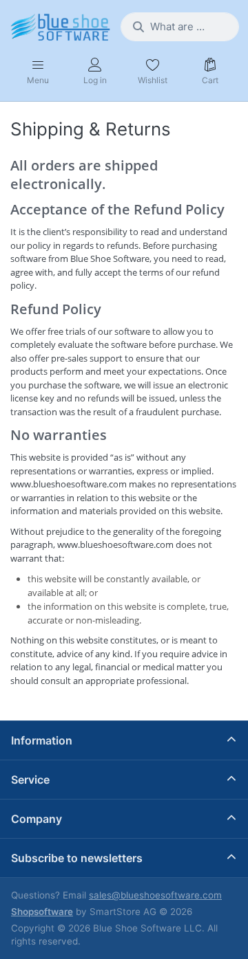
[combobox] (180, 26)
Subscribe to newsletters (77, 858)
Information (41, 740)
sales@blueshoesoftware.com (155, 895)
